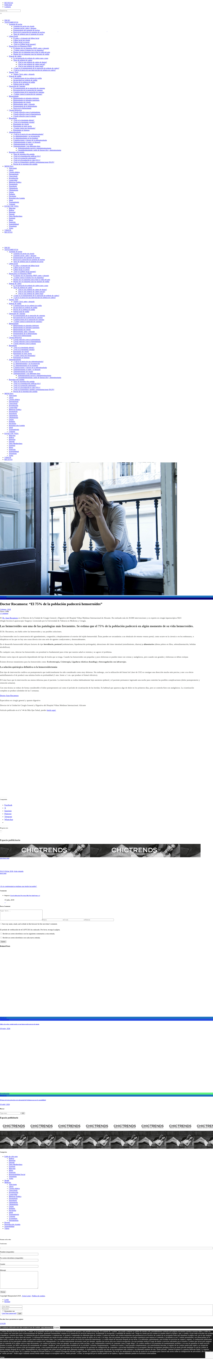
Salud (11, 1212)
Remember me (9, 1311)
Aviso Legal (26, 1296)
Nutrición (12, 1172)
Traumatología (14, 1214)
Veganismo (13, 1176)
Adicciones (13, 1184)
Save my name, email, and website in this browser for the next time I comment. (29, 924)
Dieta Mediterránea (15, 1164)
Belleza (11, 1158)
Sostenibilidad (9, 1226)
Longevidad (13, 1194)
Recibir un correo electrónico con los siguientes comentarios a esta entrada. (29, 934)
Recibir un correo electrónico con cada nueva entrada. (21, 938)
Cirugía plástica (14, 1188)
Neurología (13, 1200)
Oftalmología (4, 1020)
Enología (12, 1166)
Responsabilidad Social (17, 1174)
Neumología (13, 1198)
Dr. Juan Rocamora (10, 618)
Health (6, 1180)
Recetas (7, 1222)
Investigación (4, 1093)
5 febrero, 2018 (5, 609)
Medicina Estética (15, 1196)
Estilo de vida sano (11, 1156)
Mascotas (12, 1168)
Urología (3, 598)
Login (6, 1300)
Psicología (12, 1210)
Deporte (12, 1162)
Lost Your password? (9, 1313)
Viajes (11, 1178)
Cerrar (2, 1357)
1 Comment (4, 613)
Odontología (13, 1202)
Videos (6, 1228)
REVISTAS (8, 3)
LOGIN (3, 1323)
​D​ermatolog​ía (13, 1220)
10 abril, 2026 (5, 1104)
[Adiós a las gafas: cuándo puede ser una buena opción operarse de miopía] (36, 1016)
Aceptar (56, 1327)
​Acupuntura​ (13, 1218)
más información (47, 1327)
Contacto (7, 7)
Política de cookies (38, 1296)
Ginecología (13, 1190)
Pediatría (12, 1208)
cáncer (11, 1186)
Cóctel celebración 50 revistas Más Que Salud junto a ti (25, 895)
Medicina (3, 596)
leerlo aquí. (51, 710)
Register (7, 1302)
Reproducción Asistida (12, 1224)
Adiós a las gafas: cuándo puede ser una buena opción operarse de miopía (19, 1024)
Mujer (11, 1170)
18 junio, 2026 (5, 1028)
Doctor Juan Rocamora (9, 695)
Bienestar (12, 1160)
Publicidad (8, 5)
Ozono (11, 1206)
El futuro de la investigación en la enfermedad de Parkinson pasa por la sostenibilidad (23, 1100)
